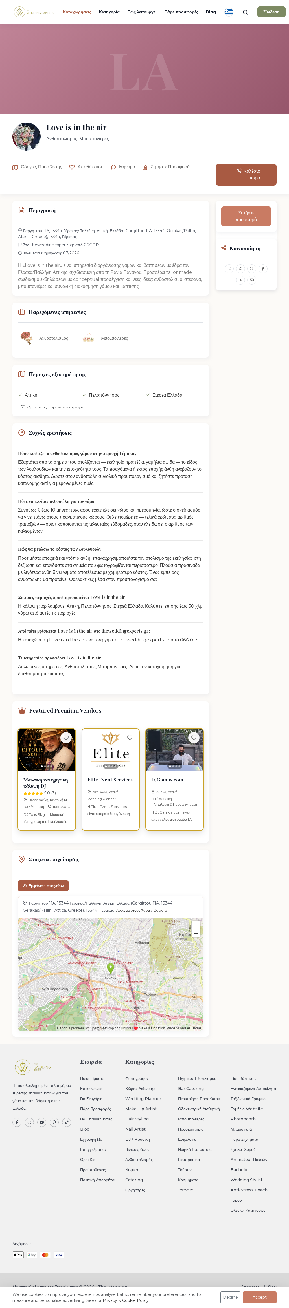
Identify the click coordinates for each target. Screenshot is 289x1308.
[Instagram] (29, 1122)
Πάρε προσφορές (181, 11)
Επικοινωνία (91, 1088)
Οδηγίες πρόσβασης (41, 167)
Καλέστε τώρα (252, 174)
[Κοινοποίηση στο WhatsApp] (240, 268)
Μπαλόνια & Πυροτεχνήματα (175, 804)
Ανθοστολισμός (139, 1159)
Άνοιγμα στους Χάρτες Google (141, 910)
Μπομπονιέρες (191, 1119)
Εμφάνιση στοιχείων (46, 885)
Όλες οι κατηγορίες (248, 1210)
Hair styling (137, 1119)
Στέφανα (185, 1189)
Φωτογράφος (137, 1078)
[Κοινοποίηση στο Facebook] (263, 268)
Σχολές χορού (243, 1149)
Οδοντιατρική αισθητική (199, 1108)
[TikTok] (66, 1122)
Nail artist (135, 1129)
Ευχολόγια (187, 1139)
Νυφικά (131, 1169)
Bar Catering (191, 1088)
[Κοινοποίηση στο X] (240, 280)
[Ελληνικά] (229, 12)
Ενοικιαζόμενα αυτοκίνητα (253, 1088)
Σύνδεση (271, 11)
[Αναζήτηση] (245, 12)
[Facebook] (16, 1122)
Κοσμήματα (188, 1179)
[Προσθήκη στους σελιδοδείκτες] (66, 737)
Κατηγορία (109, 11)
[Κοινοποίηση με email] (251, 280)
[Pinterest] (54, 1122)
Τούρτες (185, 1169)
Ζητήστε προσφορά (170, 167)
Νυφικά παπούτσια (195, 1149)
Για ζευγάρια (91, 1098)
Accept (260, 1297)
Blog (211, 11)
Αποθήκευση (91, 167)
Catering (134, 1179)
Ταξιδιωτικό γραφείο (248, 1098)
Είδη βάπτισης (244, 1078)
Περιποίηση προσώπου (199, 1098)
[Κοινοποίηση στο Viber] (251, 268)
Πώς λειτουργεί (142, 11)
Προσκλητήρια (190, 1129)
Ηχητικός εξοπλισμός (197, 1078)
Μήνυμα (127, 167)
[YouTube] (41, 1122)
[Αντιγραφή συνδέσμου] (229, 268)
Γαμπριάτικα (189, 1159)
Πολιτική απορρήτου (98, 1179)
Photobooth (243, 1119)
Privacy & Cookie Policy (126, 1300)
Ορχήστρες (135, 1189)
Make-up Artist (141, 1108)
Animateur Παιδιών (249, 1159)
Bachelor (240, 1169)
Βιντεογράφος (137, 1149)
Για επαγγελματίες (96, 1119)
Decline (230, 1297)
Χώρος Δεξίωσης (140, 1088)
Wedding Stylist (246, 1179)
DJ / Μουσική (33, 807)
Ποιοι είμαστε (92, 1078)
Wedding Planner (101, 799)
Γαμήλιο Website (247, 1108)
